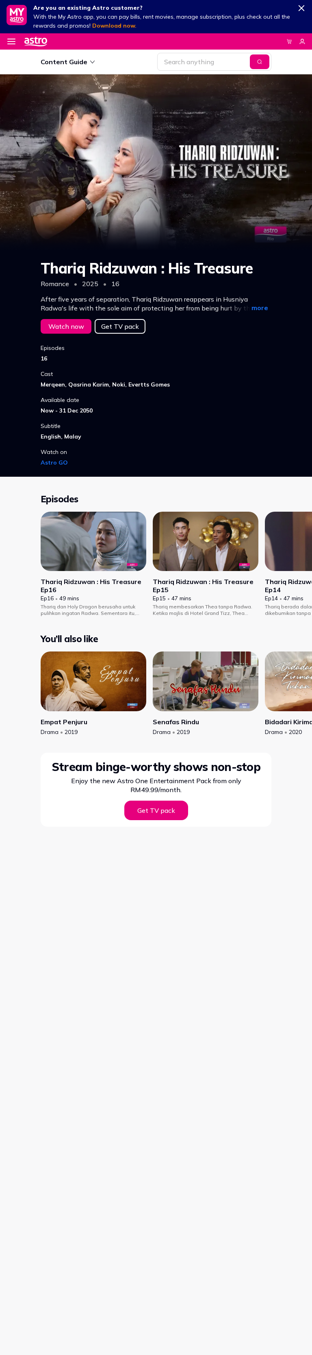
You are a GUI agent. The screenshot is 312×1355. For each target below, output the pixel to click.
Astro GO (54, 462)
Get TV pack (120, 326)
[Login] (302, 41)
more (259, 308)
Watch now (66, 326)
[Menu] (11, 41)
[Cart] (289, 41)
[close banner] (301, 6)
